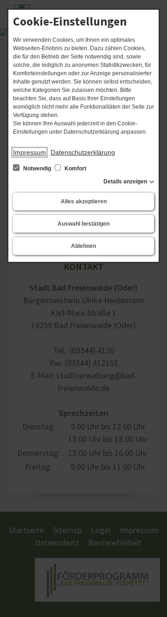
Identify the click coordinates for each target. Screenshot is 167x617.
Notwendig (37, 168)
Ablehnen (83, 246)
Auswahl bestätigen (83, 224)
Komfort (74, 168)
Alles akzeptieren (84, 201)
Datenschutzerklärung (83, 152)
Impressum (29, 152)
